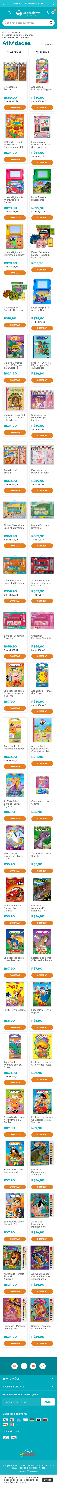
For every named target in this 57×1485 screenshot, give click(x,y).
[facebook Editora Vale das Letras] (24, 1366)
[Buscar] (51, 23)
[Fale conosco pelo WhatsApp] (9, 13)
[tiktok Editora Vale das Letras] (42, 1366)
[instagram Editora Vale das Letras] (14, 1366)
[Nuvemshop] (28, 1471)
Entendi (47, 1480)
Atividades (15, 32)
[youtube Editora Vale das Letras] (33, 1366)
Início (4, 32)
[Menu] (4, 13)
